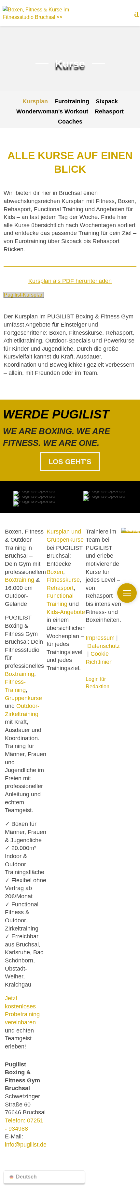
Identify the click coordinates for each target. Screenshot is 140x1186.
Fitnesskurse (63, 580)
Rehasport (60, 588)
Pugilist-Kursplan (24, 295)
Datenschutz (103, 646)
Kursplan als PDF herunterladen (70, 281)
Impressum (100, 638)
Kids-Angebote (66, 612)
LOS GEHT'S (70, 462)
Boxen (55, 572)
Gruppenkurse (23, 698)
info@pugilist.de (26, 1144)
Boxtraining (19, 580)
